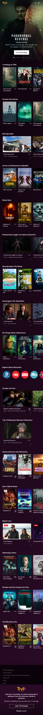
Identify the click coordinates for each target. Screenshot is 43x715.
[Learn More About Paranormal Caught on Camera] (30, 259)
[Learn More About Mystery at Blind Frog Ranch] (30, 412)
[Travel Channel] (5, 3)
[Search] (34, 3)
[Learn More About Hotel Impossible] (30, 158)
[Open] (38, 3)
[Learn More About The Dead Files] (30, 325)
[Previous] (3, 30)
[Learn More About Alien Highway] (30, 545)
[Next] (40, 30)
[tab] (16, 57)
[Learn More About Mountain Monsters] (30, 444)
